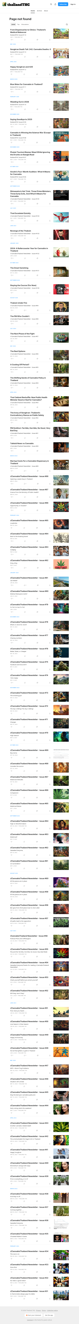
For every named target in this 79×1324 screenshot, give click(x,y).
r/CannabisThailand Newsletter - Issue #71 (29, 719)
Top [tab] (18, 24)
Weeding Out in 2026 (19, 102)
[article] (39, 35)
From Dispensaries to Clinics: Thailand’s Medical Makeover (28, 31)
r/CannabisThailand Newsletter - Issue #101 (24, 271)
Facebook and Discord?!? (18, 665)
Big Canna (13, 753)
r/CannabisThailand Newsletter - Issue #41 (29, 1150)
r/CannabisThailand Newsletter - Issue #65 (29, 803)
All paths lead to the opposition (20, 921)
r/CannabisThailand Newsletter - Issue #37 (29, 1207)
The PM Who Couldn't (19, 316)
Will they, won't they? (17, 993)
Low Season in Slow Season (19, 1024)
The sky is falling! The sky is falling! (21, 709)
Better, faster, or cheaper (18, 651)
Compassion (14, 793)
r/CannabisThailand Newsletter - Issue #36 (29, 1220)
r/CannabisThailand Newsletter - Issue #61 (29, 861)
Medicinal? (13, 837)
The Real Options (17, 351)
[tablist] (20, 24)
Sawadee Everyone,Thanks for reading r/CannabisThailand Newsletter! (29, 966)
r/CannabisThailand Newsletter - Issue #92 (24, 418)
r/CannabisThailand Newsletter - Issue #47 (29, 1066)
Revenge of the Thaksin (20, 231)
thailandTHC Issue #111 (18, 87)
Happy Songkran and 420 (21, 67)
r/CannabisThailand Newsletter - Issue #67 (29, 777)
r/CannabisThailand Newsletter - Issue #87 (29, 489)
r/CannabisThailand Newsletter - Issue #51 (29, 1008)
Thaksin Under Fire (18, 303)
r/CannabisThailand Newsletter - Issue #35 (29, 1234)
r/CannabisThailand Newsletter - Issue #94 (24, 383)
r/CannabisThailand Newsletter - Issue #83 (29, 547)
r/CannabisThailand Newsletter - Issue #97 (24, 336)
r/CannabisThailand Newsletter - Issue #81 (29, 578)
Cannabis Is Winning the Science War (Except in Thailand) (30, 134)
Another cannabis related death (20, 1126)
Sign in (73, 4)
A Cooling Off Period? (19, 365)
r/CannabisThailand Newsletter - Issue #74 (29, 675)
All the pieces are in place (18, 881)
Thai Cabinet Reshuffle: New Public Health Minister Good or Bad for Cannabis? (28, 398)
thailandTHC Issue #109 (18, 122)
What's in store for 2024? (18, 625)
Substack (30, 1320)
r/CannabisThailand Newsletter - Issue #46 (29, 1079)
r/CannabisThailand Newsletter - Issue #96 (24, 354)
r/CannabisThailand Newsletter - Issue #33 (29, 1264)
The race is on (14, 1254)
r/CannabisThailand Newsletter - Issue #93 (24, 402)
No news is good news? (18, 1280)
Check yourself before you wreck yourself (24, 980)
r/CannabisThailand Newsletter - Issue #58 (29, 905)
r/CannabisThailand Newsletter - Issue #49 (29, 1035)
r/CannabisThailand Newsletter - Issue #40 (29, 1163)
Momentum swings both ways (20, 1166)
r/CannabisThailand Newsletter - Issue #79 (29, 604)
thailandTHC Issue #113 (18, 52)
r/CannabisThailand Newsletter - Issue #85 (29, 520)
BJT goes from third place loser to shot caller (25, 908)
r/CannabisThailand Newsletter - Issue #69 (29, 750)
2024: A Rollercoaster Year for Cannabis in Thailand (29, 249)
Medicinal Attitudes (16, 780)
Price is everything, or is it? (19, 1179)
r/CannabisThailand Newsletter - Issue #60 (29, 878)
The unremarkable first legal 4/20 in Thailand (25, 1139)
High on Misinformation (18, 824)
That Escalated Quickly (20, 213)
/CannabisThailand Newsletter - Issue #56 (29, 936)
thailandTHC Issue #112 (18, 69)
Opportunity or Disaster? (18, 506)
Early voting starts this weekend (20, 1108)
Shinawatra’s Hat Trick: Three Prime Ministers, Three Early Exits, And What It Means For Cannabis (30, 193)
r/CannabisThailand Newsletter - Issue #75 (29, 662)
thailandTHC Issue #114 (18, 35)
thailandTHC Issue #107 (18, 157)
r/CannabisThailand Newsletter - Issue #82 (29, 560)
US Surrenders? (15, 864)
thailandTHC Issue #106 (18, 177)
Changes (13, 722)
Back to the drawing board (19, 536)
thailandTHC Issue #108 (18, 138)
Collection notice (52, 1310)
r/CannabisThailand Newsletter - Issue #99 (24, 305)
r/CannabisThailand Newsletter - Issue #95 (24, 367)
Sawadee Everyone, (16, 850)
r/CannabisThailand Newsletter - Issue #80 (29, 591)
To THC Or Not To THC (17, 607)
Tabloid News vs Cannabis (22, 443)
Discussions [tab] (25, 24)
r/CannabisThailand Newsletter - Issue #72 (29, 706)
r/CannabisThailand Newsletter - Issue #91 (24, 433)
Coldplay (13, 550)
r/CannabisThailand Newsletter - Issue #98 (24, 319)
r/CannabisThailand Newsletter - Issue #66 (29, 790)
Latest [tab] (13, 24)
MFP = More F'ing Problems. (19, 1068)
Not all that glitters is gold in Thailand (22, 1051)
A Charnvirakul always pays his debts (22, 1294)
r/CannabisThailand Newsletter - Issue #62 (29, 848)
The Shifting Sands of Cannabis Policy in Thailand (28, 379)
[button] (33, 10)
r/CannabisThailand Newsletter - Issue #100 (24, 288)
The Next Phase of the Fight (22, 334)
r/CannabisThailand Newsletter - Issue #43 (29, 1123)
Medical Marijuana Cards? (18, 594)
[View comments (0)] (25, 40)
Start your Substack (34, 1315)
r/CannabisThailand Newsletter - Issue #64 (29, 821)
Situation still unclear (17, 1082)
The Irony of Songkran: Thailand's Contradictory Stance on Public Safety (27, 414)
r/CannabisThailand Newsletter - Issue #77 (29, 635)
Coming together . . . (17, 1210)
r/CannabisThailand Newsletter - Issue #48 (29, 1048)
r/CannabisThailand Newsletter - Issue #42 (29, 1136)
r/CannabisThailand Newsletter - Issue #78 (29, 622)
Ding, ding (13, 563)
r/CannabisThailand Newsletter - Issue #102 (24, 253)
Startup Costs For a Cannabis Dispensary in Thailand (29, 462)
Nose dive (13, 1267)
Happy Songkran (15, 1152)
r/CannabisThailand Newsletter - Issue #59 (29, 892)
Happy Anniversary (16, 1037)
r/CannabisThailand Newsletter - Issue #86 (29, 503)
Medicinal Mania (15, 806)
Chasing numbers (16, 638)
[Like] (11, 74)
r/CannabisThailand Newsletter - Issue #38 (29, 1194)
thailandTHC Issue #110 (18, 104)
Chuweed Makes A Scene (18, 1236)
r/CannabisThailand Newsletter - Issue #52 (29, 991)
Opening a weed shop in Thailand (21, 479)
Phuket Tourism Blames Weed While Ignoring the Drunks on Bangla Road (30, 153)
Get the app (49, 1315)
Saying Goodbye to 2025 (21, 119)
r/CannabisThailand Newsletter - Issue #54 (29, 962)
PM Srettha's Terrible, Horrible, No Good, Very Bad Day (30, 429)
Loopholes (13, 523)
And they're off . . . (16, 1196)
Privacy (38, 1310)
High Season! (14, 735)
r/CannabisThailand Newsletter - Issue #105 (24, 199)
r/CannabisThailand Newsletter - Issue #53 (29, 977)
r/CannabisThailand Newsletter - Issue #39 (29, 1176)
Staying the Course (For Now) (23, 285)
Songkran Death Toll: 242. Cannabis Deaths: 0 (30, 49)
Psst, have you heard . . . (18, 1011)
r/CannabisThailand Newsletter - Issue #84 (29, 534)
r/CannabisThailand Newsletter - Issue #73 (29, 693)
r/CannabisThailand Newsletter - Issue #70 (29, 733)
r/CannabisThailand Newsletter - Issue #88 (29, 476)
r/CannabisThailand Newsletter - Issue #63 (29, 834)
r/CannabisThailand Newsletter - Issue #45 (29, 1092)
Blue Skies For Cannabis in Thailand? (26, 84)
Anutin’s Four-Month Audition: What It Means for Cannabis (30, 173)
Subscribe (63, 4)
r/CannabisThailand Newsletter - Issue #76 (29, 649)
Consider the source (16, 766)
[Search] (51, 4)
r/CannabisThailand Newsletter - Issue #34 (29, 1251)
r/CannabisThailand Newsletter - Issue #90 (24, 446)
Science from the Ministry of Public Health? (24, 492)
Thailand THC (18, 37)
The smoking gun (16, 695)
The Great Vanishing (19, 268)
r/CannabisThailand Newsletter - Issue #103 (24, 233)
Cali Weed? (13, 580)
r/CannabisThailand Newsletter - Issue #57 (29, 918)
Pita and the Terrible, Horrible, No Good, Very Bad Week (28, 952)
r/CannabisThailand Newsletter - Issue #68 (29, 763)
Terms (44, 1310)
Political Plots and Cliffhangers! (20, 939)
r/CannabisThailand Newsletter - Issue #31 (29, 1291)
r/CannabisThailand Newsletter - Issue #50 (29, 1021)
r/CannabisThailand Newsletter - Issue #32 (29, 1278)
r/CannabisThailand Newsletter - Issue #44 (29, 1105)
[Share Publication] (55, 4)
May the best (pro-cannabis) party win (22, 1095)
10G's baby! (14, 678)
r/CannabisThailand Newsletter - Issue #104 (24, 216)
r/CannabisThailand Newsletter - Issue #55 (29, 949)
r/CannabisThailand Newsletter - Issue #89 (24, 466)
